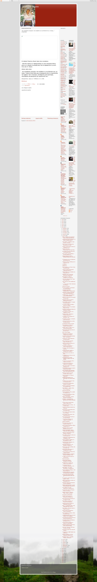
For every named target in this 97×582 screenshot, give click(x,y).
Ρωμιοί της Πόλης (63, 117)
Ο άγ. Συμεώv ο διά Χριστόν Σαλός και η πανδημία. (68, 412)
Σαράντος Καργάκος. (66, 421)
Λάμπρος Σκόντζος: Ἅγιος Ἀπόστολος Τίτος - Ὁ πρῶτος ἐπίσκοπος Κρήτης (63, 167)
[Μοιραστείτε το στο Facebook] (43, 84)
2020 (63, 548)
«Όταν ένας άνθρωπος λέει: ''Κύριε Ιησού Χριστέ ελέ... (68, 279)
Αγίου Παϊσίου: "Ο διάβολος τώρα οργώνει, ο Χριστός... (68, 242)
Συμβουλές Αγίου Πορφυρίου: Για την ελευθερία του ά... (68, 442)
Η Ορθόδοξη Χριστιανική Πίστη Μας (63, 174)
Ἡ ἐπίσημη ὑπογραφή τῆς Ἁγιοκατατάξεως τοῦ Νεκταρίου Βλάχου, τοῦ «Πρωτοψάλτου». (63, 129)
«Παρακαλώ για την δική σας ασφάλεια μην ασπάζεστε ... (67, 334)
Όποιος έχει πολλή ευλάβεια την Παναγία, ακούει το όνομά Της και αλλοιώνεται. (63, 200)
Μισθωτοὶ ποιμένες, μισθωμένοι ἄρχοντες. (62, 191)
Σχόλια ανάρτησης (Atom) (30, 120)
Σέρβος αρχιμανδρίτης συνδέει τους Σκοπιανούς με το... (68, 481)
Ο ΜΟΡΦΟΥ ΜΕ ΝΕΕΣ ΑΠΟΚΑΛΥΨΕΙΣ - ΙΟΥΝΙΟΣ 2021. (68, 290)
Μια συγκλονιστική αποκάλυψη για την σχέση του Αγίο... (68, 499)
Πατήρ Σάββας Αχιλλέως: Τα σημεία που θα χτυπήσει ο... (68, 302)
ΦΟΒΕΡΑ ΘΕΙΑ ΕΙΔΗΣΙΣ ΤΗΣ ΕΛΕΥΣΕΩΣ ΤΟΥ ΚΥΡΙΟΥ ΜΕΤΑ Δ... (68, 378)
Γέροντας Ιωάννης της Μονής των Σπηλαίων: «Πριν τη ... (68, 344)
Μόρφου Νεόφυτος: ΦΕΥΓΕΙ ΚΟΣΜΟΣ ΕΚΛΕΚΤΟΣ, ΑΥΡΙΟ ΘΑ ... (68, 257)
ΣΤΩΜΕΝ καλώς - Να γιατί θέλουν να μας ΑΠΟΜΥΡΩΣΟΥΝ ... (68, 295)
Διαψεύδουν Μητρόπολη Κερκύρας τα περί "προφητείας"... (68, 483)
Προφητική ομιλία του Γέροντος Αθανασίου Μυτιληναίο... (67, 300)
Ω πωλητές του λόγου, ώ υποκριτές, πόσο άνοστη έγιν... (68, 319)
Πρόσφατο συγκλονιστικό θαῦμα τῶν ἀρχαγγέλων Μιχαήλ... (68, 310)
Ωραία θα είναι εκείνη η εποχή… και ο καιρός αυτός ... (68, 405)
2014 (63, 557)
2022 (63, 225)
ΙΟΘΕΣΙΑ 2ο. (64, 265)
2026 (63, 219)
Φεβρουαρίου (65, 545)
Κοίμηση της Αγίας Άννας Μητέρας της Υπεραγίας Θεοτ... (68, 386)
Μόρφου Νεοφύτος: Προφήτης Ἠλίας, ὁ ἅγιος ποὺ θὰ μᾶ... (67, 493)
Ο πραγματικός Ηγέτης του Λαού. (68, 323)
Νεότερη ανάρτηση (26, 118)
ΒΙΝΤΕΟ (62, 53)
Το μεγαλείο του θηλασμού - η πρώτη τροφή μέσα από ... (67, 346)
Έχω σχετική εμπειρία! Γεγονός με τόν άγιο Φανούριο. (68, 417)
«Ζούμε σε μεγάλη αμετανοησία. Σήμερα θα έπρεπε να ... (68, 270)
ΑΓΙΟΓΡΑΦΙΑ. (63, 43)
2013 (63, 559)
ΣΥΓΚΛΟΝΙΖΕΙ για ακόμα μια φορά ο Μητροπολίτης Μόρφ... (68, 368)
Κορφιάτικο (63, 142)
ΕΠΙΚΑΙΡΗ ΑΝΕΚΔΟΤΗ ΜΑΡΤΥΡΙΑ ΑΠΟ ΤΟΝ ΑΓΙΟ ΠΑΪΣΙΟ (68, 525)
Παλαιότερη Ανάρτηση (52, 118)
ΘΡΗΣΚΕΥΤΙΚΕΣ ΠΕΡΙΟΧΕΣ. (64, 71)
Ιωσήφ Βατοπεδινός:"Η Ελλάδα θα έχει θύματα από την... (68, 520)
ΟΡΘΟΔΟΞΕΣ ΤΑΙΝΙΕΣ (63, 80)
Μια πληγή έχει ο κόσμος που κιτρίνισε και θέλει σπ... (67, 423)
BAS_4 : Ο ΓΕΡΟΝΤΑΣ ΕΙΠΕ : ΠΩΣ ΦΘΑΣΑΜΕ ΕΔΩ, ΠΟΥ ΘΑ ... (68, 506)
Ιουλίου (64, 235)
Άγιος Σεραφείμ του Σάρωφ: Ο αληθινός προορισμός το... (67, 325)
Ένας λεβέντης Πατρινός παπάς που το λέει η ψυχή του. (68, 435)
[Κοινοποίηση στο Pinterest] (44, 84)
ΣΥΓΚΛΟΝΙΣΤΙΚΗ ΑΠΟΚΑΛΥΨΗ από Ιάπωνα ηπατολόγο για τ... (68, 518)
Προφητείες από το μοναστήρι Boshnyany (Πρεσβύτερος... (67, 275)
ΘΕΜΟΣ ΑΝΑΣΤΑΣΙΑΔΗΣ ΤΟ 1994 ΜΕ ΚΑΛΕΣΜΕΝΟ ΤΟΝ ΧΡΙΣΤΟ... (68, 485)
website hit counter (25, 567)
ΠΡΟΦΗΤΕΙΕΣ (63, 91)
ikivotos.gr (24, 81)
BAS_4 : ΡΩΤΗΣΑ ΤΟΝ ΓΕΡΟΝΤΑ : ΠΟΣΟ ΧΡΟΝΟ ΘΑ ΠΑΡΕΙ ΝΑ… (68, 237)
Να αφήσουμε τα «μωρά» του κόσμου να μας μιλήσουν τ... (67, 463)
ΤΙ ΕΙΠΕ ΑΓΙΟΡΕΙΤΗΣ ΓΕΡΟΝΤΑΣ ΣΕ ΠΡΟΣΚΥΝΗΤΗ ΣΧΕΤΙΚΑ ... (68, 473)
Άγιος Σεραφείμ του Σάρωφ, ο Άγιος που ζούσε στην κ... (68, 513)
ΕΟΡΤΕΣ (62, 65)
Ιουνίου (64, 539)
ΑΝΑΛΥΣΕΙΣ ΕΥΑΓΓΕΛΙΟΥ (63, 46)
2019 (63, 550)
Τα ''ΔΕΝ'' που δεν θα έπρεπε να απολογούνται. (68, 457)
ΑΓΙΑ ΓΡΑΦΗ (63, 41)
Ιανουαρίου (65, 546)
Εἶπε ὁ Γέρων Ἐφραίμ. (66, 332)
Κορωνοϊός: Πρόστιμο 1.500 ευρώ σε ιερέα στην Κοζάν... (68, 528)
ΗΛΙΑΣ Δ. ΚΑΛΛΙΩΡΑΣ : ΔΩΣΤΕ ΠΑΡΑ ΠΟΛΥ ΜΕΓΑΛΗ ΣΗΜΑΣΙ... (68, 430)
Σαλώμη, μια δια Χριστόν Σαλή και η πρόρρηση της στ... (68, 247)
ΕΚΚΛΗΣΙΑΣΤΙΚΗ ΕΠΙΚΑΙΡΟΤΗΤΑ (64, 62)
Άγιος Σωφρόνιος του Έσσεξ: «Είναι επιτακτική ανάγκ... (68, 267)
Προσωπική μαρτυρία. (66, 390)
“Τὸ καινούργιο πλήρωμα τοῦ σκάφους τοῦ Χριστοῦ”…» (67, 419)
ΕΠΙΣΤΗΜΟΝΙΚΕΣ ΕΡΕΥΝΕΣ (64, 67)
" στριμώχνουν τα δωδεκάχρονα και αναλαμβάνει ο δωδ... (68, 438)
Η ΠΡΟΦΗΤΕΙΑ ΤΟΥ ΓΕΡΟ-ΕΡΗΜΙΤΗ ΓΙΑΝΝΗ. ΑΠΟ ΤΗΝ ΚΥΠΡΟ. (68, 358)
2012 (63, 560)
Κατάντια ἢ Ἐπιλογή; (66, 286)
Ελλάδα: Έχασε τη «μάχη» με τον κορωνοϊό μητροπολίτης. (68, 328)
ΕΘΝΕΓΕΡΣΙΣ (63, 164)
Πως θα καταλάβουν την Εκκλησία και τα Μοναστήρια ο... (68, 288)
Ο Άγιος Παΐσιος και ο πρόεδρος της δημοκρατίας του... (68, 272)
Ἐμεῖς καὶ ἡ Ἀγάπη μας (62, 160)
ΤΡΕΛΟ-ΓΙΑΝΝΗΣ (62, 136)
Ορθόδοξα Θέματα (30, 6)
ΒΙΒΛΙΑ (62, 52)
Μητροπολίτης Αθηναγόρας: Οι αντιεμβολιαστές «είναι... (67, 450)
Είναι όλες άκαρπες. (65, 458)
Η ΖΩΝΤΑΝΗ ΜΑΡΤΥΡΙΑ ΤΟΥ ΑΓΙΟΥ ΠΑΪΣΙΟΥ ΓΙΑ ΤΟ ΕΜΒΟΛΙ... (68, 516)
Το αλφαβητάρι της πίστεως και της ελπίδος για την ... (68, 356)
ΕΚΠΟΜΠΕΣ (63, 64)
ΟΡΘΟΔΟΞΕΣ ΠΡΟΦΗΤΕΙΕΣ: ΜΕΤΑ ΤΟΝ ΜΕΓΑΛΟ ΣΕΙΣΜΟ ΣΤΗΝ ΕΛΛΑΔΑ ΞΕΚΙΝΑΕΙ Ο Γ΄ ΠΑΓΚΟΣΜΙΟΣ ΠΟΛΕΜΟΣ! (72, 102)
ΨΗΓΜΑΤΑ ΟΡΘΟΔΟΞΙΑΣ (63, 197)
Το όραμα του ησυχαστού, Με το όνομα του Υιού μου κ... (68, 361)
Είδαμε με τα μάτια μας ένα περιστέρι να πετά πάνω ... (68, 298)
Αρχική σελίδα (39, 118)
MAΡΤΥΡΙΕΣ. (63, 96)
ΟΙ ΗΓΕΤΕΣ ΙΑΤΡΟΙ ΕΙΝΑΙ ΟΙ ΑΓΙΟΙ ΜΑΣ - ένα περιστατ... (68, 336)
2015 (63, 556)
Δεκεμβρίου (65, 228)
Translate (64, 104)
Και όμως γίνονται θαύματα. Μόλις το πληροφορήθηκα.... (68, 395)
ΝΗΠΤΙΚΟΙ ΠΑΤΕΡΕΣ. (62, 75)
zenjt (71, 211)
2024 (63, 222)
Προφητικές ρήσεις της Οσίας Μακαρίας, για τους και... (67, 428)
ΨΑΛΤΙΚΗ (62, 93)
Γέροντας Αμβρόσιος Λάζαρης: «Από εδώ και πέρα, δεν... (68, 470)
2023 (63, 224)
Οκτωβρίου (65, 231)
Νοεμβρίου (65, 229)
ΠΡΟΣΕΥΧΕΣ (63, 89)
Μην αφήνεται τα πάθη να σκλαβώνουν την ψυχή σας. (67, 277)
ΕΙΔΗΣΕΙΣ (62, 59)
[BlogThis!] (40, 84)
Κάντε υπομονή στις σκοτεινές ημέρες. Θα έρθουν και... (67, 341)
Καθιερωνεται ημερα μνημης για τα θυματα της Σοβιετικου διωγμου (63, 210)
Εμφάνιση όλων (65, 215)
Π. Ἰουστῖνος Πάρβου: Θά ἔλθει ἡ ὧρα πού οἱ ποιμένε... (68, 305)
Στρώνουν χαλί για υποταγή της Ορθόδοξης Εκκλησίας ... (68, 504)
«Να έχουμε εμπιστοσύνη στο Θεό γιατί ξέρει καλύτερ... (68, 322)
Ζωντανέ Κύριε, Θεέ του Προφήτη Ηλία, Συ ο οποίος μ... (68, 490)
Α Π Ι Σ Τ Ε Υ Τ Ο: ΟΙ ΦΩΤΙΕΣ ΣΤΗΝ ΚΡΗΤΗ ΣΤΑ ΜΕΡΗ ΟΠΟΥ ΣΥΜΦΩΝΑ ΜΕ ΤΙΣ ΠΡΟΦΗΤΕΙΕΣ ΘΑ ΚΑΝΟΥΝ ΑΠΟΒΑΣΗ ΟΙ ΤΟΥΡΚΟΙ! (72, 68)
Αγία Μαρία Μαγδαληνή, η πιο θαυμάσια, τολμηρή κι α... (67, 445)
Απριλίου (64, 542)
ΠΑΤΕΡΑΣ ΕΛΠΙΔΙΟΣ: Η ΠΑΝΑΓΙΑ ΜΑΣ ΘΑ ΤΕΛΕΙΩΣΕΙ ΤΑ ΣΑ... (68, 454)
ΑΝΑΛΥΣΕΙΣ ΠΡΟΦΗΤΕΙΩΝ (63, 49)
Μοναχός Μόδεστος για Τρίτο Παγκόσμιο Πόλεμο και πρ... (67, 535)
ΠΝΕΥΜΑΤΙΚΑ (27, 85)
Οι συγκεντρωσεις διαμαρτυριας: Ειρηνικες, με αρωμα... (68, 384)
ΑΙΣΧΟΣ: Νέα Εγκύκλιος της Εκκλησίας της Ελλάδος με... (67, 496)
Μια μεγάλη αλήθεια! (63, 138)
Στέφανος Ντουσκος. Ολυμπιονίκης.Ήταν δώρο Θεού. (68, 249)
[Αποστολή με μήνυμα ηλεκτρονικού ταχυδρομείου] (39, 84)
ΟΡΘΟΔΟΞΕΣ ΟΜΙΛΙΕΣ (63, 78)
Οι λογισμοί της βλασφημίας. (67, 494)
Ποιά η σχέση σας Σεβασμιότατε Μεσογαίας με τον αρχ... (68, 245)
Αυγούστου (65, 234)
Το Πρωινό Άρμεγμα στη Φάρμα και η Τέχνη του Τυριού (63, 120)
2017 (63, 553)
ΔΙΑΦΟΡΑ (62, 56)
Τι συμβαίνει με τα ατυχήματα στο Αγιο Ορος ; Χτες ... (68, 317)
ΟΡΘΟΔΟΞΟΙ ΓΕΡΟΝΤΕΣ (63, 85)
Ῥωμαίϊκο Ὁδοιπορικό (63, 158)
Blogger (54, 572)
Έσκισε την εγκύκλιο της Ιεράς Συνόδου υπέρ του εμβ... (67, 373)
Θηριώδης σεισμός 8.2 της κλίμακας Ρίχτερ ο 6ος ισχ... (68, 307)
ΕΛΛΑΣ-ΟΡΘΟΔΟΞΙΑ (63, 207)
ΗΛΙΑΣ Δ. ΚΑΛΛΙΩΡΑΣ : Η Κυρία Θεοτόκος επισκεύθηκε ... (68, 397)
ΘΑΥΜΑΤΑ (62, 69)
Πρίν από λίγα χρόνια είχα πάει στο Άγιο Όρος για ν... (68, 330)
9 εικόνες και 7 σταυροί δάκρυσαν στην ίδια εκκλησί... (68, 339)
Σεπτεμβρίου (65, 232)
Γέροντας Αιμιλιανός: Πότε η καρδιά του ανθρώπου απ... (68, 392)
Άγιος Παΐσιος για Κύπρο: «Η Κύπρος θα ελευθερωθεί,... (67, 501)
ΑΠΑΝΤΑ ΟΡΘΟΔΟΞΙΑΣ (63, 126)
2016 (63, 554)
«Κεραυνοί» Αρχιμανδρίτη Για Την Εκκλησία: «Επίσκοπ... (68, 433)
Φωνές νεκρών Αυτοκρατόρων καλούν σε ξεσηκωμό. (67, 511)
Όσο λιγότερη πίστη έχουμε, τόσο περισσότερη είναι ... (68, 415)
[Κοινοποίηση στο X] (41, 84)
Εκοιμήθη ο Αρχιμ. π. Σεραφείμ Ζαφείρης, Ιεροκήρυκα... (67, 537)
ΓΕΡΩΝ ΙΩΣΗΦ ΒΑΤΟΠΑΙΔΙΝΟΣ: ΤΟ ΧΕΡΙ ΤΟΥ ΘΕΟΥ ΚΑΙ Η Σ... (68, 240)
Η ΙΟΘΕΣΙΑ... (64, 264)
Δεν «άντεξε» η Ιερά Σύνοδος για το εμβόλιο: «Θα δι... (68, 478)
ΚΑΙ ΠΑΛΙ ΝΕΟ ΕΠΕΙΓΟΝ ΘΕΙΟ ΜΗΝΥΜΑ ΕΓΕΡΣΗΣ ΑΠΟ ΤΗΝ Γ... (68, 475)
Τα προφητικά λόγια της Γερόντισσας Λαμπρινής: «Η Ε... (68, 465)
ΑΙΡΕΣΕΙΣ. (62, 44)
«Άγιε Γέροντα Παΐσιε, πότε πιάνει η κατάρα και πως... (68, 366)
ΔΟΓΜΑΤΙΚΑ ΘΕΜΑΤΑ (63, 58)
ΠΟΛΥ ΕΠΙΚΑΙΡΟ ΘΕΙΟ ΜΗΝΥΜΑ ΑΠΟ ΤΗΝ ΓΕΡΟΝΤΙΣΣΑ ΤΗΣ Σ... (68, 371)
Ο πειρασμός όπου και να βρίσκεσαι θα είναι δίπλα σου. (68, 260)
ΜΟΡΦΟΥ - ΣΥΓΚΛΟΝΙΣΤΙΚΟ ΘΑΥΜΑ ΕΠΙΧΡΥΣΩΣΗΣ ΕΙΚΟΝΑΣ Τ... (68, 400)
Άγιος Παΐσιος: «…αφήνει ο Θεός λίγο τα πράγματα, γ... (68, 388)
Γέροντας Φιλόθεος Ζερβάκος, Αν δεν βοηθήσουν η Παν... (68, 440)
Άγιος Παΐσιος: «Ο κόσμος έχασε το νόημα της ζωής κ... (68, 508)
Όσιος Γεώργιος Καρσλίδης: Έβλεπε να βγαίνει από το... (68, 426)
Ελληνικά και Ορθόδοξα (63, 188)
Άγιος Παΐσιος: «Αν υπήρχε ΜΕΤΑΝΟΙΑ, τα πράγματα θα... (68, 468)
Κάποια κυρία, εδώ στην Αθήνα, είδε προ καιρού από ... (68, 447)
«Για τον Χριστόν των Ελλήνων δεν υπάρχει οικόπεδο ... (68, 452)
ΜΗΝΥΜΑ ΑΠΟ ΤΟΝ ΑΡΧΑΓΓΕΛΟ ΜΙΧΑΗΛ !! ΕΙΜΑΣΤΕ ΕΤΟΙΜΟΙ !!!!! (72, 191)
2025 (63, 221)
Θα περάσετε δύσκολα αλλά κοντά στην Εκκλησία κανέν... (68, 252)
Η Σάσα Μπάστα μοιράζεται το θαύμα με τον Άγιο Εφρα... (67, 523)
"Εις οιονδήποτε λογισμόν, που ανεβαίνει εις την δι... (67, 312)
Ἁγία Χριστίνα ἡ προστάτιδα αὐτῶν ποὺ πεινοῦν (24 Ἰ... (68, 410)
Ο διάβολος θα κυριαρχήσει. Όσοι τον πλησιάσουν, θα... (68, 381)
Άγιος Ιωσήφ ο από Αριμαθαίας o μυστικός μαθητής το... (68, 254)
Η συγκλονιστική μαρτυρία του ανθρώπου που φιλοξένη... (67, 364)
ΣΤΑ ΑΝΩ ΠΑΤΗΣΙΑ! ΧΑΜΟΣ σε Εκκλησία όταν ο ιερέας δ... (68, 351)
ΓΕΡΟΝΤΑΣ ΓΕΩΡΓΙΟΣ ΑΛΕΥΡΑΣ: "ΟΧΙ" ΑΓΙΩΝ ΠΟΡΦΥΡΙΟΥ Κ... (68, 293)
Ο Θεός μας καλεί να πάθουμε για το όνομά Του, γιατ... (68, 262)
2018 (63, 551)
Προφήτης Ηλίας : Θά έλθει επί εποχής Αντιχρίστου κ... (67, 314)
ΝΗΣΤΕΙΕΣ (62, 76)
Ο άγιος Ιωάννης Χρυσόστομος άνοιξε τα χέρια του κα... (67, 403)
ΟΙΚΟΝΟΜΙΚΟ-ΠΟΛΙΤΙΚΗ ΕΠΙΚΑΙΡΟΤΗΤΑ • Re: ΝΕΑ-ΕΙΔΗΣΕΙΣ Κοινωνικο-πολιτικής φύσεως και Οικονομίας (63, 180)
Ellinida (71, 210)
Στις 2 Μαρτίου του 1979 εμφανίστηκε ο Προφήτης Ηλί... (68, 488)
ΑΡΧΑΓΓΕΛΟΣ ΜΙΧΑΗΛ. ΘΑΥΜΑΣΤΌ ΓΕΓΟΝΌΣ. (67, 461)
